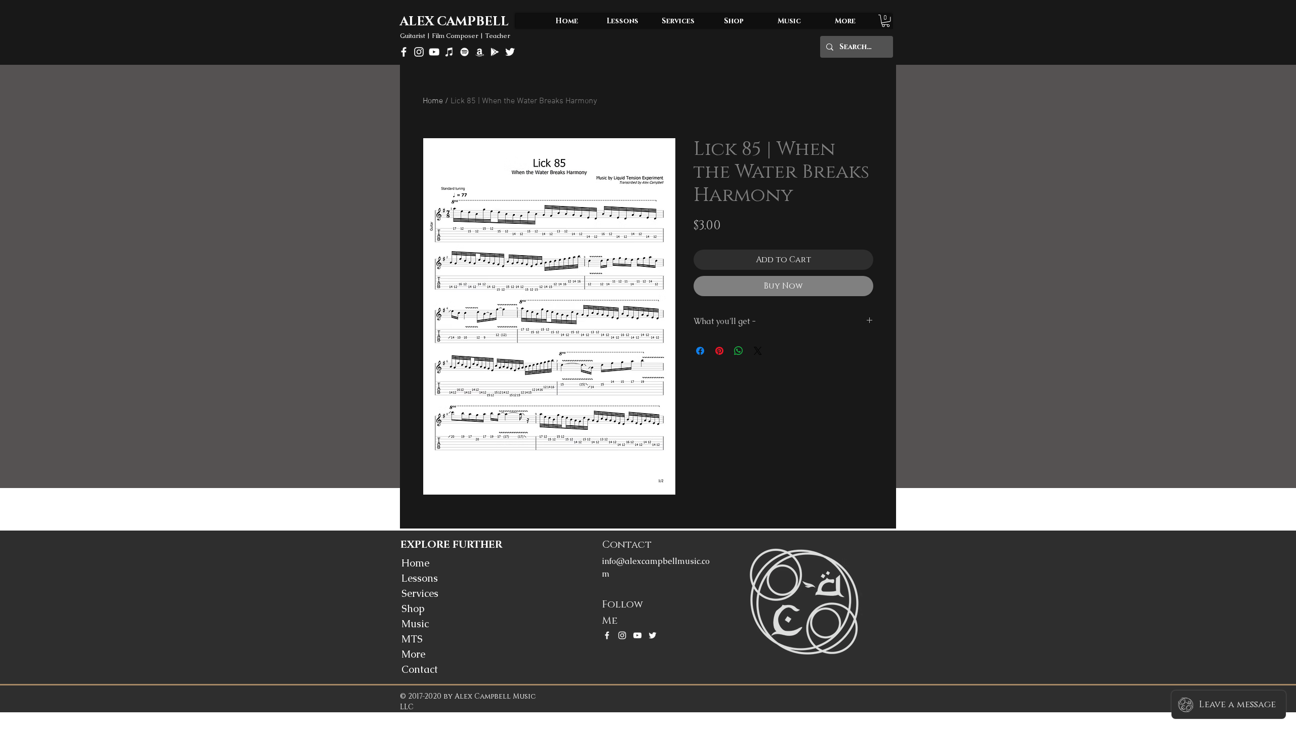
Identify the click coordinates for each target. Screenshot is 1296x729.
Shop (413, 608)
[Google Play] (495, 52)
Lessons (419, 578)
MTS (412, 638)
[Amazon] (479, 52)
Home (433, 101)
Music (415, 623)
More (413, 654)
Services (419, 593)
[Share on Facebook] (700, 351)
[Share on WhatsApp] (739, 351)
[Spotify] (464, 52)
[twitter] (510, 52)
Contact (419, 669)
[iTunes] (449, 52)
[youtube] (434, 52)
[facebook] (403, 52)
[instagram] (419, 52)
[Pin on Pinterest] (719, 351)
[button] (885, 21)
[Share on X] (758, 351)
